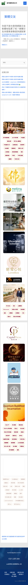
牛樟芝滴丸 (22, 439)
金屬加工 (6, 482)
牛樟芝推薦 (20, 155)
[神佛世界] (14, 176)
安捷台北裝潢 (15, 309)
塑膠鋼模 (6, 442)
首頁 (5, 573)
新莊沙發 (5, 486)
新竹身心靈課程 (17, 141)
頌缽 (22, 151)
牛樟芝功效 (16, 159)
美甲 (21, 493)
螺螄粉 (10, 159)
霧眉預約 (4, 537)
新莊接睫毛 (14, 439)
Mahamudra (6, 309)
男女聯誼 (14, 424)
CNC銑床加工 (15, 479)
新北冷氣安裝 (21, 482)
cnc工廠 (21, 489)
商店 (14, 305)
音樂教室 (23, 479)
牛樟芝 (13, 155)
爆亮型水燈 (21, 573)
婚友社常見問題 (16, 316)
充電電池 (6, 574)
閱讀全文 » (4, 45)
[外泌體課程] (14, 128)
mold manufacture (9, 500)
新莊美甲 (8, 435)
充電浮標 (12, 573)
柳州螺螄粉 (11, 449)
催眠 (18, 449)
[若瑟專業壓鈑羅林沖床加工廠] (14, 280)
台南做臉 (7, 151)
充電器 (14, 574)
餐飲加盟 (9, 141)
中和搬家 (23, 137)
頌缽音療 (16, 432)
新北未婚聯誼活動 (17, 34)
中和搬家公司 (7, 144)
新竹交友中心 (17, 504)
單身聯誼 (23, 309)
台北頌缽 (4, 539)
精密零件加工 (6, 479)
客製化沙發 (20, 148)
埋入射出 (8, 305)
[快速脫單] (14, 293)
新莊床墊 (13, 482)
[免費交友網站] (14, 353)
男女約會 (22, 428)
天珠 (23, 313)
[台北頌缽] (14, 393)
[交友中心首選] (14, 334)
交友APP (7, 424)
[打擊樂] (14, 189)
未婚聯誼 (17, 313)
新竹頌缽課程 (6, 137)
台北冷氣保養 (15, 137)
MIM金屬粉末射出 (20, 500)
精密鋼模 (13, 442)
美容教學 (22, 144)
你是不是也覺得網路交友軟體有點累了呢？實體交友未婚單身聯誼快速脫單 (14, 28)
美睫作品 (14, 435)
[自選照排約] (14, 222)
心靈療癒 (20, 305)
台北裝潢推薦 (21, 442)
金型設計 (7, 489)
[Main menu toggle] (25, 3)
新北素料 (21, 497)
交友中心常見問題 (8, 428)
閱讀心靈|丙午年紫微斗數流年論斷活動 (12, 77)
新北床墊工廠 (8, 497)
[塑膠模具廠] (14, 242)
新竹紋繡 (17, 537)
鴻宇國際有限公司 (12, 3)
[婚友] (14, 265)
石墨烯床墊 (15, 144)
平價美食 (22, 446)
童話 (5, 313)
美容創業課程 (15, 151)
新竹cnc (9, 504)
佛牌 (24, 486)
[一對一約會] (14, 203)
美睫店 (22, 432)
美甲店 (20, 435)
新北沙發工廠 (7, 446)
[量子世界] (14, 412)
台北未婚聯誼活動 (13, 36)
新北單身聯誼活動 (7, 34)
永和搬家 (7, 148)
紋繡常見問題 (6, 439)
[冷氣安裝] (14, 373)
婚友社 (9, 316)
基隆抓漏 (7, 155)
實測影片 (21, 574)
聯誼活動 (21, 424)
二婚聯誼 (11, 313)
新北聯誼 (15, 446)
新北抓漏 (14, 489)
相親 (15, 497)
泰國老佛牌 (8, 493)
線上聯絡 (14, 576)
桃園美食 (13, 148)
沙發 (11, 486)
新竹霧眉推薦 (10, 537)
